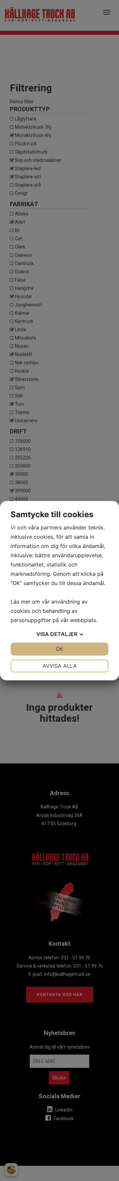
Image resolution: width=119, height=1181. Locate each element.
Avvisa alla (60, 665)
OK (59, 649)
